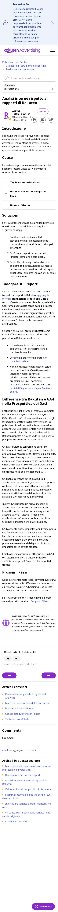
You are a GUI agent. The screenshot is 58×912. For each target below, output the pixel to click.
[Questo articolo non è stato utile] (16, 658)
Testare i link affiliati (17, 719)
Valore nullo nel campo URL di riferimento (28, 789)
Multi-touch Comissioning (19, 708)
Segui (43, 111)
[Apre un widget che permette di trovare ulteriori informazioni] (43, 907)
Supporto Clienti (40, 601)
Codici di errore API (16, 821)
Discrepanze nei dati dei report (22, 775)
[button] (52, 50)
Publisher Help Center (14, 62)
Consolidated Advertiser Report (22, 713)
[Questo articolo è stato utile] (8, 658)
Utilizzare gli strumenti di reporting (26, 65)
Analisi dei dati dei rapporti (21, 69)
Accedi (5, 750)
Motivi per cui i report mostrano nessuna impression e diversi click (26, 767)
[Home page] (22, 50)
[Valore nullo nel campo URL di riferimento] (48, 675)
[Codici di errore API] (9, 675)
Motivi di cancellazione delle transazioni (27, 703)
